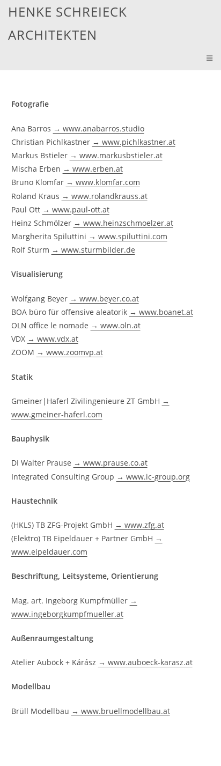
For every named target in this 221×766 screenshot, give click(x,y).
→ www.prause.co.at (110, 463)
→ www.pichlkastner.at (133, 142)
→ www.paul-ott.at (75, 209)
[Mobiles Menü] (210, 58)
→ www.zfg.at (139, 525)
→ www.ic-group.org (153, 477)
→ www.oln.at (116, 325)
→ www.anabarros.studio (98, 128)
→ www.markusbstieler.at (116, 155)
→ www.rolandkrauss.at (105, 196)
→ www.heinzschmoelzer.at (123, 223)
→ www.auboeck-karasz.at (145, 662)
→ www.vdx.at (52, 339)
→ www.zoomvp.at (69, 352)
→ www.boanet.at (161, 312)
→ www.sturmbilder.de (93, 250)
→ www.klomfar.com (103, 182)
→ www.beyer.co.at (104, 298)
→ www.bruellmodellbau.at (120, 711)
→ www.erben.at (93, 169)
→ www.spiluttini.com (128, 236)
